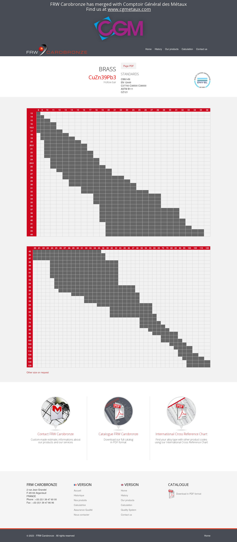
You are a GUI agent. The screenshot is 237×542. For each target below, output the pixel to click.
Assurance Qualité (83, 509)
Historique (79, 495)
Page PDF (128, 66)
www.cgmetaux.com (129, 9)
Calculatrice (80, 505)
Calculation (187, 49)
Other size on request (38, 372)
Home (148, 49)
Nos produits (80, 500)
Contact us (201, 49)
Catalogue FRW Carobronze (118, 434)
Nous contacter (81, 514)
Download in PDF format (188, 493)
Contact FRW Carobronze (56, 434)
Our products (171, 49)
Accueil (77, 490)
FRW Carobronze (45, 535)
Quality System (128, 509)
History (158, 49)
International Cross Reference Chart (181, 434)
